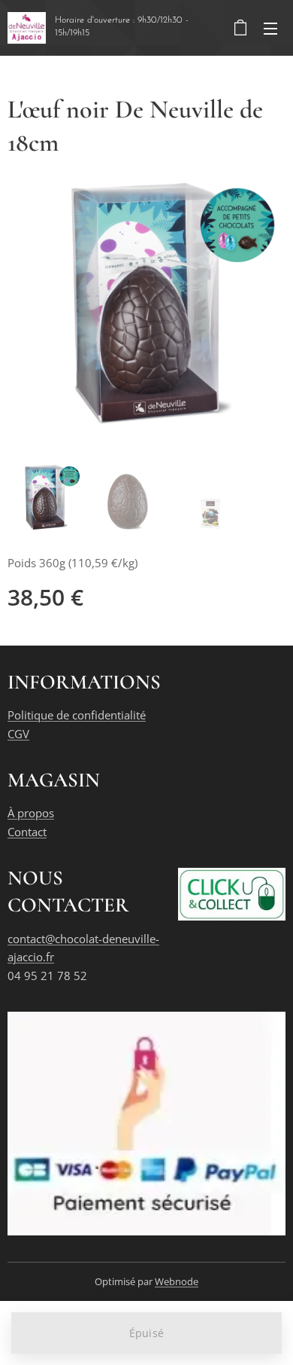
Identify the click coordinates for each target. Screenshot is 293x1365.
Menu (270, 28)
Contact (27, 831)
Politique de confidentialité (77, 714)
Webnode (176, 1281)
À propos (31, 812)
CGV (18, 733)
